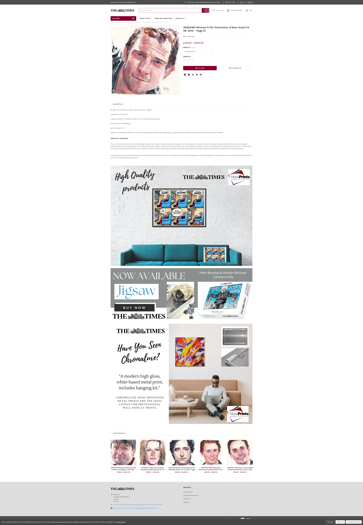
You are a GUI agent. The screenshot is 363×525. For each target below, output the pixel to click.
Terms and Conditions (163, 18)
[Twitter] (197, 74)
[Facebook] (185, 74)
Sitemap (186, 502)
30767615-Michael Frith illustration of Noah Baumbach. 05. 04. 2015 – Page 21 (181, 469)
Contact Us (180, 18)
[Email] (189, 74)
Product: (190, 47)
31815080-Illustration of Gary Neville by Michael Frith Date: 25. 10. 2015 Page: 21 (240, 469)
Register (250, 2)
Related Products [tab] (119, 433)
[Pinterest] (200, 74)
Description (117, 104)
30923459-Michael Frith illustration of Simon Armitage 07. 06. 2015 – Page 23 (123, 469)
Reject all (340, 522)
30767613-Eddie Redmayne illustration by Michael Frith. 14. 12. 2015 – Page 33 (211, 469)
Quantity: (187, 56)
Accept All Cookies (353, 522)
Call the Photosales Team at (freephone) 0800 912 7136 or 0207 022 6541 (138, 505)
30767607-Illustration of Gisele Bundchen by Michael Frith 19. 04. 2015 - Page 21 (152, 469)
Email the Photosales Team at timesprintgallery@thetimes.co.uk (135, 508)
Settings (330, 522)
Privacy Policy (145, 18)
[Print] (193, 74)
